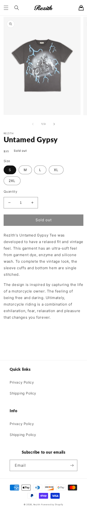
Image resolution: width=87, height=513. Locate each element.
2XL (12, 181)
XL (56, 170)
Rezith (36, 504)
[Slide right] (54, 124)
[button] (6, 7)
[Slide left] (33, 124)
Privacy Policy (22, 382)
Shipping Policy (23, 393)
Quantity (10, 191)
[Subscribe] (71, 465)
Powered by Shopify (52, 504)
